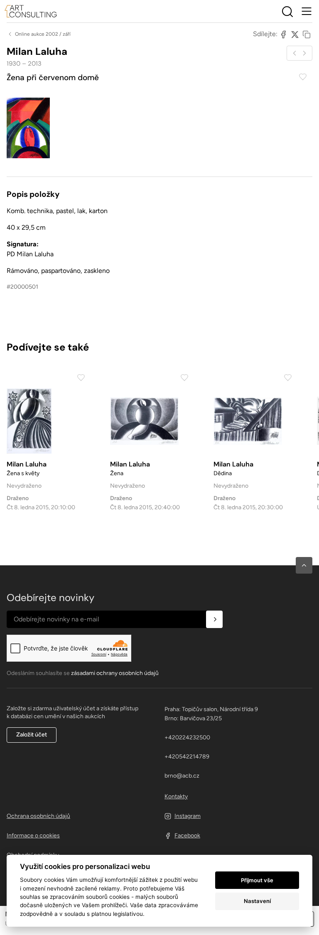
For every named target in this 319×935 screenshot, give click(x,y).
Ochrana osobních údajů (38, 816)
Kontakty (176, 796)
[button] (304, 565)
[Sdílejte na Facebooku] (283, 34)
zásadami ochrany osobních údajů (115, 673)
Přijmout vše (257, 880)
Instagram (187, 816)
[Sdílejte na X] (295, 34)
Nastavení (257, 901)
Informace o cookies (33, 835)
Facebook (187, 835)
